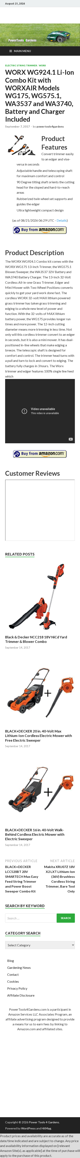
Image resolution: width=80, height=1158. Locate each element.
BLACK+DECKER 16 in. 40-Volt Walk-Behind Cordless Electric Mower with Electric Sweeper (34, 834)
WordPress (28, 1128)
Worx (42, 65)
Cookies (13, 981)
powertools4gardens (50, 126)
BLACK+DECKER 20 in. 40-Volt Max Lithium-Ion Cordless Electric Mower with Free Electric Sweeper (38, 735)
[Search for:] (40, 918)
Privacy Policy (17, 988)
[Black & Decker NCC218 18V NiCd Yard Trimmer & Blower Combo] (40, 632)
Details (62, 220)
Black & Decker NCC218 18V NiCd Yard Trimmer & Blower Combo (36, 639)
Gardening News (19, 967)
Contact (13, 974)
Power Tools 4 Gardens (44, 1122)
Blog (10, 960)
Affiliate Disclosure (20, 995)
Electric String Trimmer (21, 65)
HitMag (46, 1128)
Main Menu (22, 51)
